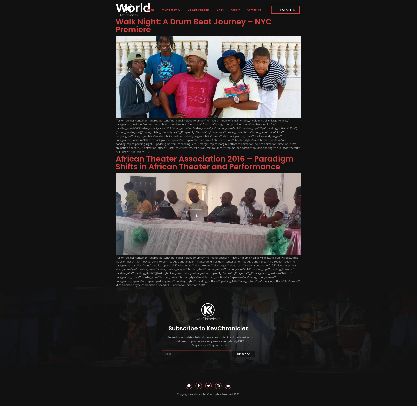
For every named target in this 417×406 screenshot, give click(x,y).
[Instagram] (218, 386)
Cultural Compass (198, 9)
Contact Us (254, 9)
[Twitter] (208, 386)
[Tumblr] (198, 386)
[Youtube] (228, 386)
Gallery (235, 9)
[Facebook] (189, 386)
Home (150, 9)
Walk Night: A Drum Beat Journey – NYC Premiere (194, 25)
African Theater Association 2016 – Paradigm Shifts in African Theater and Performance (205, 162)
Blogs (220, 9)
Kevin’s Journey (171, 9)
